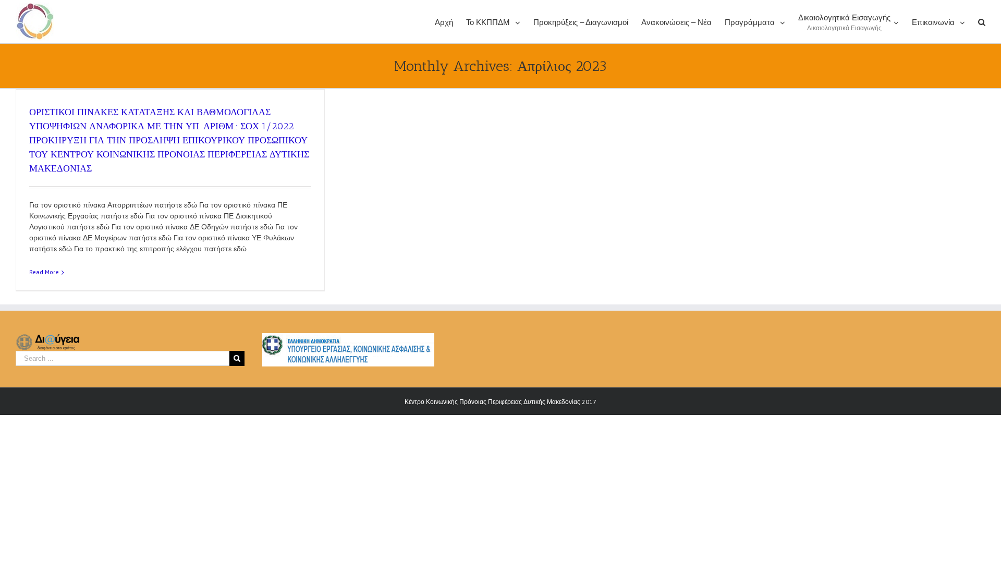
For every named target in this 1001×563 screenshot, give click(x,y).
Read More (44, 272)
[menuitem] (450, 21)
